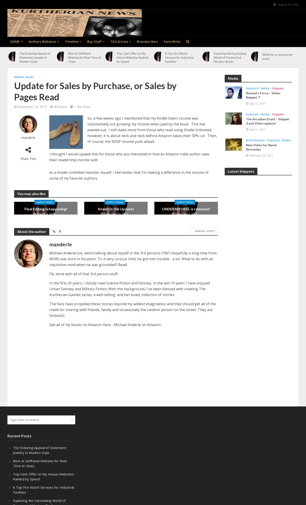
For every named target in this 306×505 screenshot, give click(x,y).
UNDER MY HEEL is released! (186, 209)
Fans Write (172, 41)
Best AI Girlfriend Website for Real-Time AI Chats (84, 57)
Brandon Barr (147, 41)
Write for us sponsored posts (277, 56)
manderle (28, 137)
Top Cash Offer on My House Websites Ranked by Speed (133, 57)
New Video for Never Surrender (261, 147)
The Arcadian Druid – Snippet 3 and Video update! (268, 121)
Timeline (71, 41)
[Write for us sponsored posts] (256, 57)
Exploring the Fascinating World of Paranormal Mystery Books (230, 57)
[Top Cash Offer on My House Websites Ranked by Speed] (110, 57)
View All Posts (204, 231)
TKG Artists (119, 41)
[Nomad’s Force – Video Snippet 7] (233, 92)
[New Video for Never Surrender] (233, 144)
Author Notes (24, 77)
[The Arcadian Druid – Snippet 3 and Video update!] (233, 118)
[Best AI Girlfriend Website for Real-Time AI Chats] (62, 57)
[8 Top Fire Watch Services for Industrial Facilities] (159, 57)
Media (265, 88)
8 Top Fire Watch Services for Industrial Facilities (179, 57)
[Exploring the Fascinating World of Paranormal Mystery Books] (208, 57)
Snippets (278, 88)
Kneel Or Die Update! (116, 209)
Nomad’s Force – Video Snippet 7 (263, 95)
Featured (252, 88)
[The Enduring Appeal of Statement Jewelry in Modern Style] (13, 57)
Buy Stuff (94, 41)
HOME (15, 41)
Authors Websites (42, 41)
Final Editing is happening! (45, 209)
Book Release (255, 140)
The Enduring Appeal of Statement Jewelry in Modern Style (34, 57)
